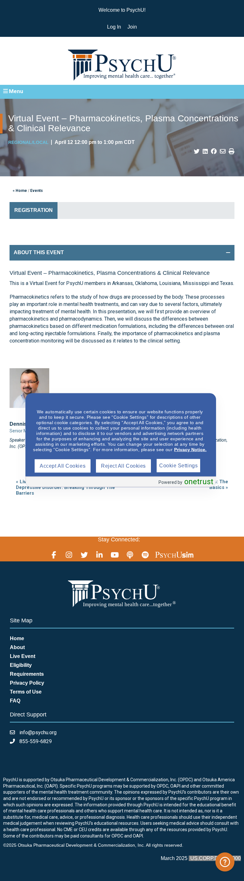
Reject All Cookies (123, 465)
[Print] (231, 151)
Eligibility (21, 665)
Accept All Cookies (62, 465)
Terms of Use (26, 692)
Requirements (27, 674)
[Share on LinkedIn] (205, 151)
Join (132, 27)
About (17, 647)
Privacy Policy (27, 683)
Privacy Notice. (190, 449)
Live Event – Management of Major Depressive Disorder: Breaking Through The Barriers (65, 487)
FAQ (15, 700)
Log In (114, 27)
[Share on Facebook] (214, 151)
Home (17, 638)
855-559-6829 (35, 741)
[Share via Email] (223, 151)
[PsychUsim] (174, 555)
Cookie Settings (178, 465)
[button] (122, 91)
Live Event (22, 656)
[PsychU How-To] (224, 861)
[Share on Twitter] (197, 151)
